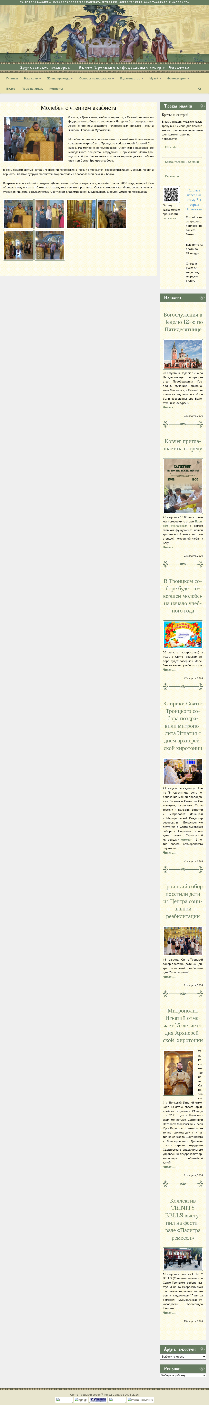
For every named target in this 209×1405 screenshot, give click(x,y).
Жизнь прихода (58, 78)
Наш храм (31, 78)
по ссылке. (170, 218)
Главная (12, 78)
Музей (154, 78)
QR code (171, 147)
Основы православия (95, 78)
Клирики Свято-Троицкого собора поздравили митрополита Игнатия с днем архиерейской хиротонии (183, 725)
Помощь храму (32, 88)
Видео (11, 88)
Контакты (56, 88)
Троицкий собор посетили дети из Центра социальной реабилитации (183, 901)
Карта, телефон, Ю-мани (182, 161)
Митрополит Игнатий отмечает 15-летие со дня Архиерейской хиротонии (183, 1025)
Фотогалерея (177, 78)
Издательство (130, 78)
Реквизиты (172, 176)
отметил (186, 839)
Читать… (169, 407)
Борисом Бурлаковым (183, 523)
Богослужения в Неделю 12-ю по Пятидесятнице (183, 322)
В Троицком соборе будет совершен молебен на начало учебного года (183, 596)
